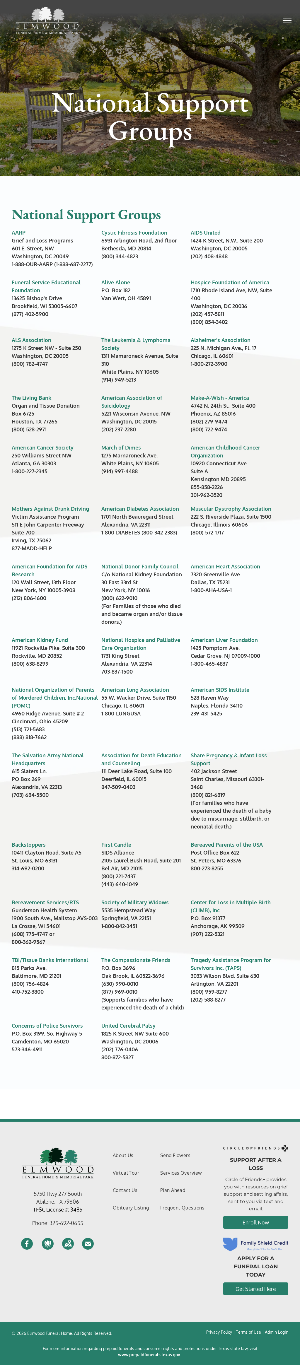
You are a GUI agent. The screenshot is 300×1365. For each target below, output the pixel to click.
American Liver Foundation (224, 640)
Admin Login (276, 1332)
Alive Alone (115, 282)
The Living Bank (31, 397)
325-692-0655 (66, 1223)
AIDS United (206, 232)
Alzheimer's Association (220, 340)
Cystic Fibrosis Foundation (134, 232)
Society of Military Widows (135, 902)
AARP (18, 232)
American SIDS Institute (220, 689)
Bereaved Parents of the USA (227, 844)
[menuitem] (123, 1155)
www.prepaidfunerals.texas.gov (149, 1354)
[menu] (287, 20)
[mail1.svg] (88, 1247)
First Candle (116, 844)
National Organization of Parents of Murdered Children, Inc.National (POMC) (55, 697)
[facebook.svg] (27, 1247)
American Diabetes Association (140, 508)
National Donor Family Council (139, 566)
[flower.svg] (48, 1247)
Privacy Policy (219, 1332)
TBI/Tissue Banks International (50, 960)
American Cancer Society (43, 447)
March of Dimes (121, 447)
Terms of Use (248, 1332)
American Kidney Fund (40, 640)
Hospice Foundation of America (230, 282)
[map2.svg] (68, 1247)
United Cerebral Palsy (128, 1025)
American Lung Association (135, 689)
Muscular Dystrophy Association (231, 508)
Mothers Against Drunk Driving (50, 508)
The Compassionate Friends (136, 960)
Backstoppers (29, 844)
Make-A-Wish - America (220, 397)
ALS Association (31, 340)
